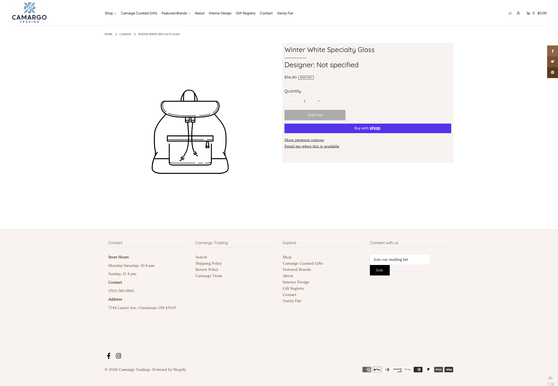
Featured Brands (297, 269)
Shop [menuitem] (109, 13)
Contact (289, 294)
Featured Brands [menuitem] (174, 13)
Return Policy (207, 269)
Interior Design (296, 282)
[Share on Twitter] (552, 61)
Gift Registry (293, 288)
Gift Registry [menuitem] (245, 13)
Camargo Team (209, 276)
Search (201, 257)
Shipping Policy (209, 263)
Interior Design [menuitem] (220, 13)
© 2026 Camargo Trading (127, 369)
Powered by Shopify (169, 369)
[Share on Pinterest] (552, 72)
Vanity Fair (292, 301)
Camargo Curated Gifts (303, 263)
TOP (550, 378)
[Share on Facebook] (552, 50)
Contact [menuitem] (266, 13)
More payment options (304, 140)
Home (108, 34)
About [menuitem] (199, 13)
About (288, 276)
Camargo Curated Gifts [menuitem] (139, 13)
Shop (287, 257)
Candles (125, 34)
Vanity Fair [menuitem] (285, 13)
